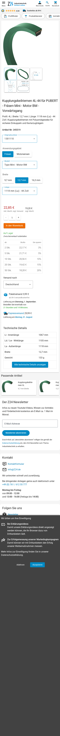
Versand (20, 211)
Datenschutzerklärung (11, 443)
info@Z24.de (14, 469)
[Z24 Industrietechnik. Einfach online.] (17, 3)
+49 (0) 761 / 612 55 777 (14, 484)
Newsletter (13, 514)
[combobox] (19, 138)
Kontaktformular (16, 464)
